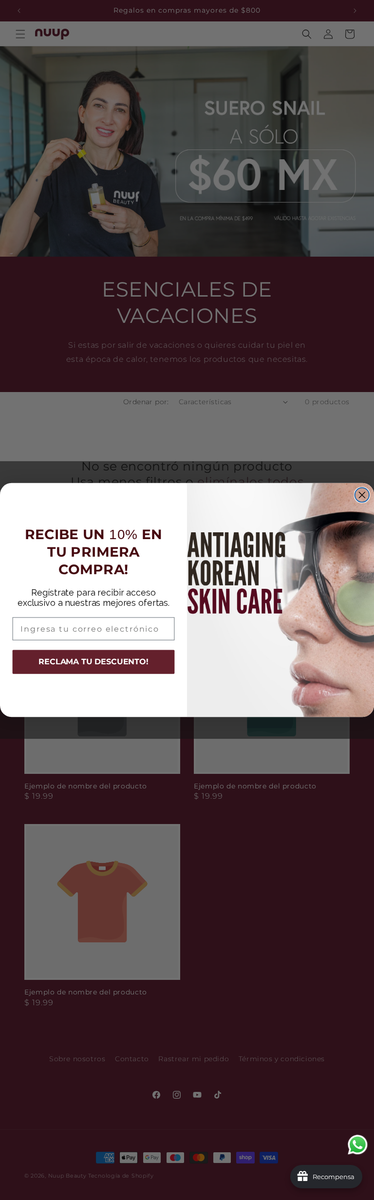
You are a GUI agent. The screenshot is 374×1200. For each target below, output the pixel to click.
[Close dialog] (362, 495)
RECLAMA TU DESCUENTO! (93, 662)
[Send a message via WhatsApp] (357, 1144)
